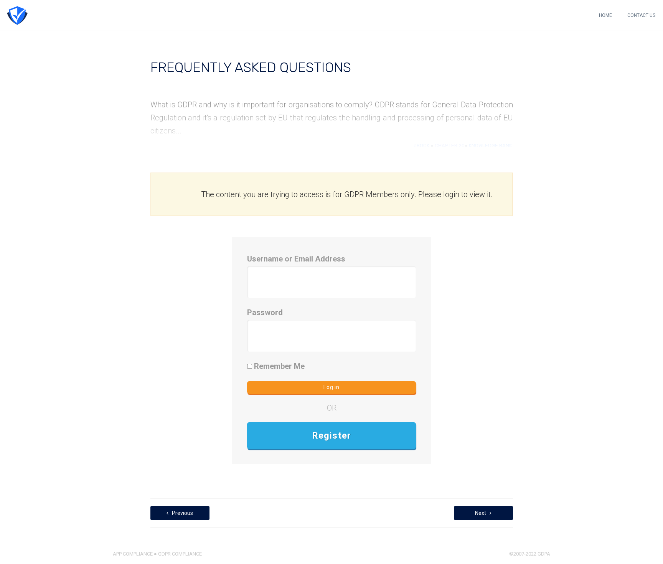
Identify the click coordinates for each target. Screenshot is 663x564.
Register (331, 435)
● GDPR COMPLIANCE (177, 554)
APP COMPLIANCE (133, 554)
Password (265, 312)
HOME (605, 15)
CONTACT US (641, 15)
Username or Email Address (296, 258)
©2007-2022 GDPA (529, 554)
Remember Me (278, 366)
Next (481, 513)
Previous (182, 513)
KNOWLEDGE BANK (490, 145)
